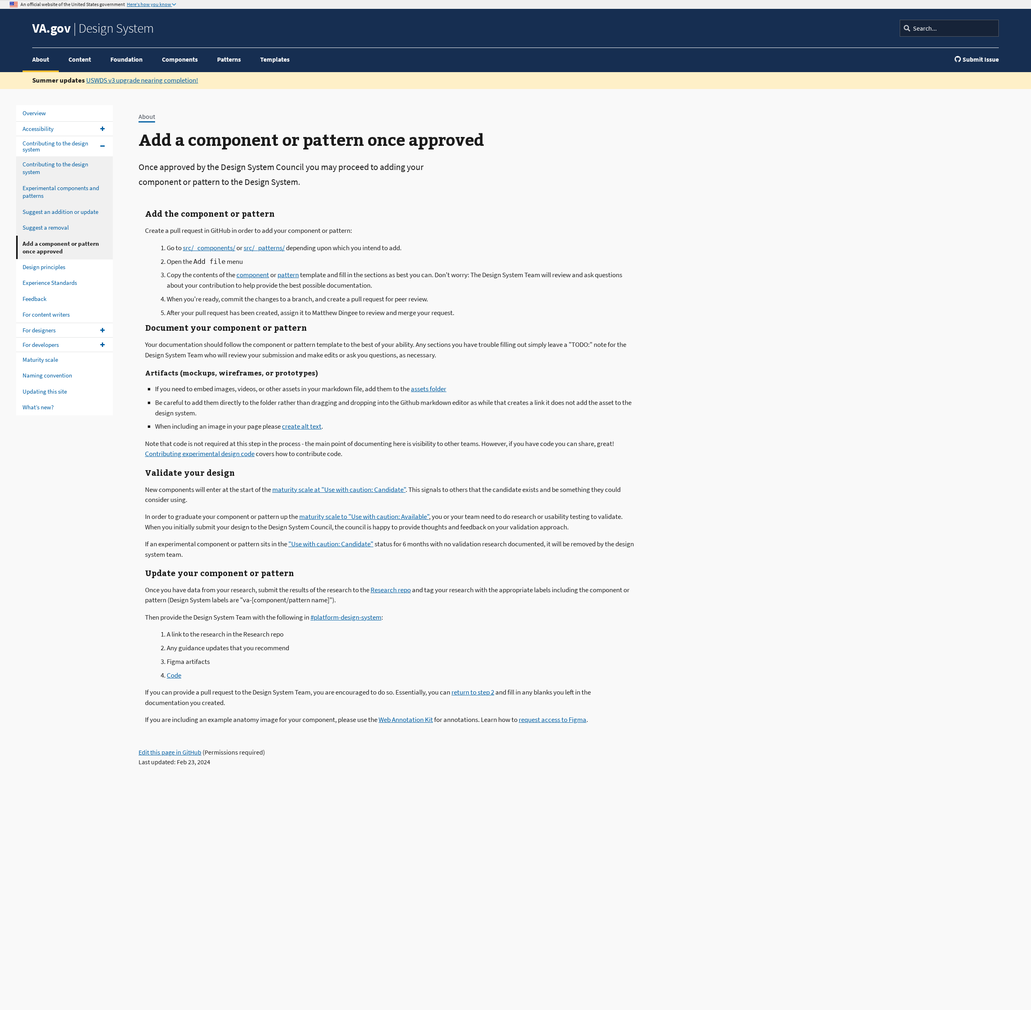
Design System (93, 28)
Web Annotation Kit (406, 719)
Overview (34, 113)
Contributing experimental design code (200, 453)
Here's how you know (149, 4)
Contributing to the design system (55, 146)
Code (174, 675)
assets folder (428, 388)
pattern (288, 274)
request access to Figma (552, 719)
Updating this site (45, 391)
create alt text (301, 426)
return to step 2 (472, 692)
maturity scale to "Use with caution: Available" (364, 516)
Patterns (229, 59)
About (40, 59)
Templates (275, 59)
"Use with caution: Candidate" (330, 543)
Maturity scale (40, 359)
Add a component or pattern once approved (61, 247)
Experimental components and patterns (61, 191)
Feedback (34, 298)
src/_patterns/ (264, 247)
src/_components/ (209, 247)
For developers (41, 344)
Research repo (391, 589)
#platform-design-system (346, 617)
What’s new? (38, 407)
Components (180, 59)
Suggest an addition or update (60, 211)
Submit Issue (981, 59)
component (252, 274)
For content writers (46, 314)
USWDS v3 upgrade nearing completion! (142, 80)
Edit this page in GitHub (170, 752)
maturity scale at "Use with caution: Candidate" (339, 489)
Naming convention (47, 375)
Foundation (126, 59)
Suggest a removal (46, 227)
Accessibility (38, 128)
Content (79, 59)
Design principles (44, 266)
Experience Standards (50, 282)
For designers (39, 330)
